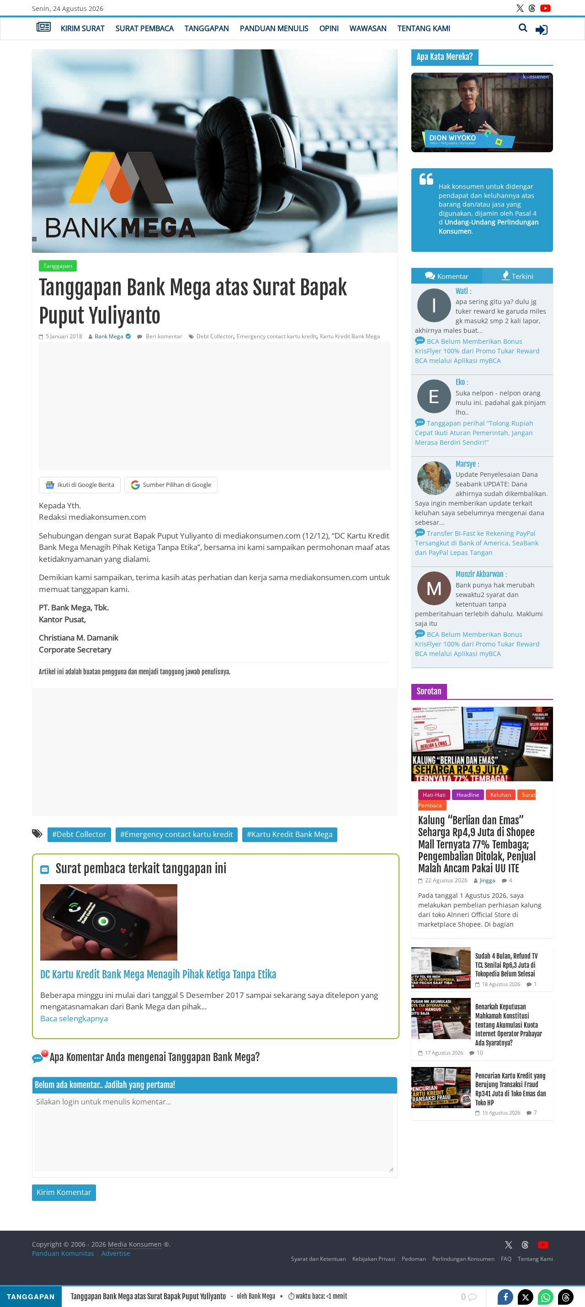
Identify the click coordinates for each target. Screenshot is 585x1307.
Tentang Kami (424, 28)
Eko (460, 382)
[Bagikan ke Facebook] (505, 1297)
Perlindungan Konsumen (463, 1259)
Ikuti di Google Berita (86, 484)
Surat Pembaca (145, 28)
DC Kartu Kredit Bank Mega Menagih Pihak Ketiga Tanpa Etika (158, 974)
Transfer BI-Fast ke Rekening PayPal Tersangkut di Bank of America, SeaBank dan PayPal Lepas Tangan (476, 543)
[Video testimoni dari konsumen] (482, 112)
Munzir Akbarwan (480, 574)
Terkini (522, 276)
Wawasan (368, 28)
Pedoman (414, 1259)
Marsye (466, 464)
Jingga (487, 880)
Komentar (452, 276)
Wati (462, 291)
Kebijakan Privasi (373, 1259)
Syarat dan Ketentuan (318, 1259)
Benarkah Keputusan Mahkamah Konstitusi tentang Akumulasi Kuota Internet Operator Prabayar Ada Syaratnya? (508, 1024)
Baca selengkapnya (74, 1018)
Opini (329, 28)
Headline (468, 795)
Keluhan (500, 795)
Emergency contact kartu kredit (276, 336)
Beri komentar (163, 336)
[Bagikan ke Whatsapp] (545, 1297)
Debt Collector (215, 336)
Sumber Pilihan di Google (177, 484)
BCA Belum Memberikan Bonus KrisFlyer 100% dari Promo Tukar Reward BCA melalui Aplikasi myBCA (477, 351)
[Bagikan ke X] (525, 1297)
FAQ (506, 1259)
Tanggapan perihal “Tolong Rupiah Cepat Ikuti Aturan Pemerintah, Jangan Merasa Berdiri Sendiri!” (474, 433)
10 (480, 1052)
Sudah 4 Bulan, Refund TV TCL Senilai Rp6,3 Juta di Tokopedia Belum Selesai (506, 965)
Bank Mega (109, 336)
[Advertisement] (215, 406)
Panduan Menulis (274, 28)
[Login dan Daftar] (541, 29)
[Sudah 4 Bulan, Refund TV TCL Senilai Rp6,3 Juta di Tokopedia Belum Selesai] (441, 952)
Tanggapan (207, 28)
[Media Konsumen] (43, 27)
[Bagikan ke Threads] (566, 1297)
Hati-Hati (434, 795)
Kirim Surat (83, 28)
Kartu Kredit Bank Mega (350, 336)
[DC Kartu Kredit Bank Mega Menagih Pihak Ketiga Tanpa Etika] (108, 890)
